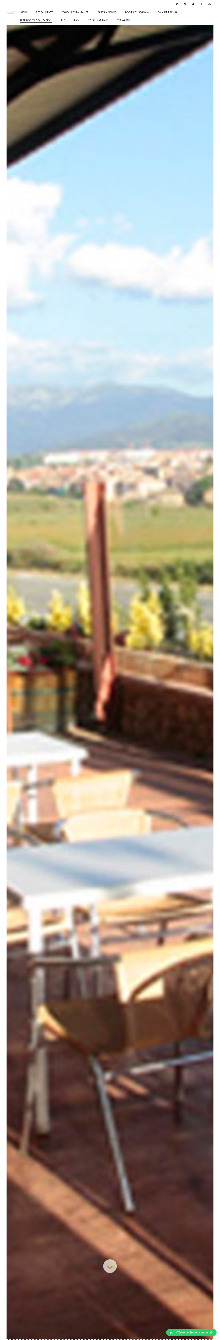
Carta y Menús (106, 12)
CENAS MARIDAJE (98, 20)
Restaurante (44, 12)
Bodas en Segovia (137, 12)
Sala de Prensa (168, 12)
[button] (191, 1332)
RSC (63, 20)
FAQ (76, 20)
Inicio (23, 12)
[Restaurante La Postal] (11, 12)
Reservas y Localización (36, 20)
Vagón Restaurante (75, 12)
